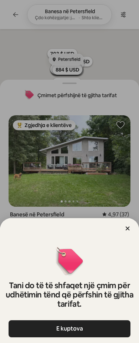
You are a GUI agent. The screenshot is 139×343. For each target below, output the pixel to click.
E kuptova (69, 328)
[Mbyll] (127, 228)
